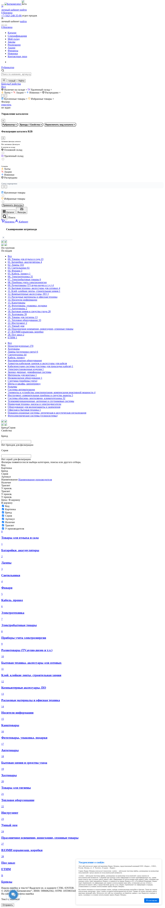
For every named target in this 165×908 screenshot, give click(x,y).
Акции (21, 92)
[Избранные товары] (2, 25)
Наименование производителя (35, 479)
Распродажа (10, 177)
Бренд (8, 512)
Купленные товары (15, 98)
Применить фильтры (13, 205)
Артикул (10, 519)
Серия (8, 515)
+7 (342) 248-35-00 (11, 15)
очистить (6, 104)
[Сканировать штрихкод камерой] (3, 80)
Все (10, 256)
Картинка (10, 509)
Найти (21, 81)
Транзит (9, 525)
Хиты (8, 92)
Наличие (10, 522)
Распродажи (53, 92)
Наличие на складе (15, 89)
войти (23, 21)
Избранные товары (42, 98)
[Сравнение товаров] (6, 25)
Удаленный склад (41, 89)
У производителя (14, 528)
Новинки (35, 92)
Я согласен (151, 900)
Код (7, 506)
